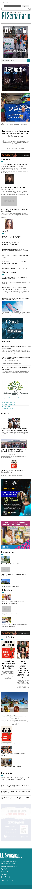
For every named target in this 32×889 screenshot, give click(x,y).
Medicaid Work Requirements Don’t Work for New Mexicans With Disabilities (14, 262)
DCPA (5, 400)
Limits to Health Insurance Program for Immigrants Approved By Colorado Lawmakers (15, 249)
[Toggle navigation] (3, 21)
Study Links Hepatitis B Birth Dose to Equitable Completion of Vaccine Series (15, 243)
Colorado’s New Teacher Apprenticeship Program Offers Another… (13, 602)
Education (7, 589)
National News (9, 272)
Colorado (6, 341)
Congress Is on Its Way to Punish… (10, 586)
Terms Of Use (14, 845)
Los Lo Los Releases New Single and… (11, 766)
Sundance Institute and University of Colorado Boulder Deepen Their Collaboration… (13, 451)
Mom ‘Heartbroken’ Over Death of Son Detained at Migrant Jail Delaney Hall (15, 786)
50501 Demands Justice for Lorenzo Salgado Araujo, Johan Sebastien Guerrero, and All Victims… (15, 798)
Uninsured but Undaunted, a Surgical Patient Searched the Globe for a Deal (14, 237)
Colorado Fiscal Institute (9, 404)
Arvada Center (7, 406)
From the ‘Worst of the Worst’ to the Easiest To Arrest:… (13, 188)
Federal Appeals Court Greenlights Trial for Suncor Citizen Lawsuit (16, 347)
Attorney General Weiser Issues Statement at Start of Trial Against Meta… (16, 357)
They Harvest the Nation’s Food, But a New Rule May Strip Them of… (15, 792)
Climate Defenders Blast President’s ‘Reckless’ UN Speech (14, 575)
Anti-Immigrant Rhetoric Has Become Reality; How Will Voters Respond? (14, 165)
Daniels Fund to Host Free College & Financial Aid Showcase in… (16, 368)
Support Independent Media (9, 831)
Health (5, 231)
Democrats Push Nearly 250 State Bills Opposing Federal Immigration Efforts (14, 429)
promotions (5, 834)
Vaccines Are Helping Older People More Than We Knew (15, 256)
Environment (7, 551)
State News (6, 413)
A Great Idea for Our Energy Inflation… (12, 564)
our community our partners (9, 826)
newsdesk (4, 832)
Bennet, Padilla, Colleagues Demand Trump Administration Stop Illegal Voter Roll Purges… (15, 288)
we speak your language (8, 827)
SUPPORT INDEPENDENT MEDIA (12, 6)
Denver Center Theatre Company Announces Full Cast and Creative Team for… (23, 669)
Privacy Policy (4, 845)
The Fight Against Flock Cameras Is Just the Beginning (14, 210)
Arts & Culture (8, 637)
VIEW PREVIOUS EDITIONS (8, 60)
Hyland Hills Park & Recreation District (13, 398)
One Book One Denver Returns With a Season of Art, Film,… (8, 664)
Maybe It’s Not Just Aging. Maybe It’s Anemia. (14, 268)
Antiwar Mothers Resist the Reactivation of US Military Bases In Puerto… (14, 277)
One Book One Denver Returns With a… (12, 744)
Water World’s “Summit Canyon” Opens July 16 (14, 717)
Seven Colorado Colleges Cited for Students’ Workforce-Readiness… (14, 625)
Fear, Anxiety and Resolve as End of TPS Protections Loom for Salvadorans (15, 133)
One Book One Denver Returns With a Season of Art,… (14, 471)
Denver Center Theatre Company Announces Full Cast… (13, 754)
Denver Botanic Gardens (9, 402)
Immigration (7, 772)
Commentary (7, 159)
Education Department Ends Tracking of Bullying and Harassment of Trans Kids (15, 298)
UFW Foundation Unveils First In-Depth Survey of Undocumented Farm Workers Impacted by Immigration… (15, 779)
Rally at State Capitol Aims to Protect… (12, 614)
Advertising (5, 824)
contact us (5, 836)
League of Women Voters (9, 408)
